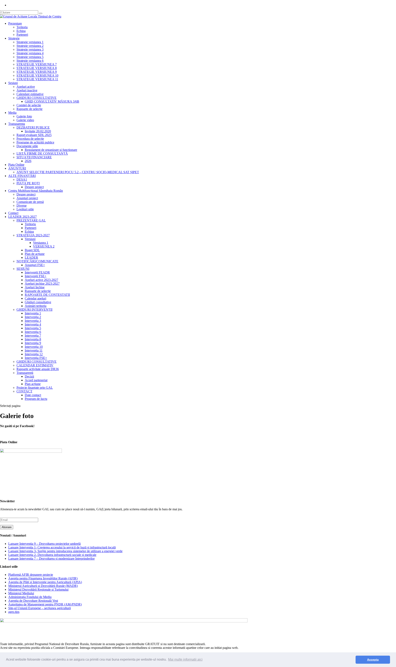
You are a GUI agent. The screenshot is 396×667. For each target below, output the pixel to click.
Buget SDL (32, 250)
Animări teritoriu (35, 306)
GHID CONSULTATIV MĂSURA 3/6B (52, 101)
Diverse (21, 205)
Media (12, 112)
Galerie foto (24, 116)
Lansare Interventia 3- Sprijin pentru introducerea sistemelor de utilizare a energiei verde (65, 551)
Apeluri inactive (26, 90)
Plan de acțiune (35, 254)
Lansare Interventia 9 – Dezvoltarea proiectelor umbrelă (44, 543)
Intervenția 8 (33, 339)
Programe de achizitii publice (35, 142)
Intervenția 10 (34, 346)
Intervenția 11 (33, 350)
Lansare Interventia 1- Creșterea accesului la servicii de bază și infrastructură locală (62, 547)
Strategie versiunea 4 (30, 53)
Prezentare (15, 23)
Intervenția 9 (33, 343)
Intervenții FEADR (37, 272)
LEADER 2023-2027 (22, 216)
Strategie (14, 38)
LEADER (31, 257)
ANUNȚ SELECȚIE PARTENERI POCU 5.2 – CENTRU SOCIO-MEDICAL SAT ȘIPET (77, 172)
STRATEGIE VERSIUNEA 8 (36, 68)
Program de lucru (36, 398)
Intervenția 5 (33, 328)
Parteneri (22, 34)
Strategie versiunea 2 (30, 45)
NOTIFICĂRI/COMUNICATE (37, 261)
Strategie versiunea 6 (30, 60)
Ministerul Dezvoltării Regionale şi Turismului (38, 589)
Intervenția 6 (33, 332)
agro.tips (13, 612)
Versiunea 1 (40, 242)
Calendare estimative (30, 94)
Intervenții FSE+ (35, 276)
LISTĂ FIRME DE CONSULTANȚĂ (42, 153)
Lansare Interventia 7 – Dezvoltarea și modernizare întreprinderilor (51, 558)
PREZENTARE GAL (31, 220)
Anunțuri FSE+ (35, 265)
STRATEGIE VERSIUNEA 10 (37, 75)
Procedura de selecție (30, 138)
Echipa (21, 31)
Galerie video (25, 120)
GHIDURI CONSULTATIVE (36, 98)
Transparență (24, 372)
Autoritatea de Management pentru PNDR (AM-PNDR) (45, 604)
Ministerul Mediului (21, 593)
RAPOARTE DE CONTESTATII (47, 294)
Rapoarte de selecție (29, 109)
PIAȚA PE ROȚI (28, 183)
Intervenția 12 (34, 354)
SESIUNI (22, 268)
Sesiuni (13, 83)
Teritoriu (22, 27)
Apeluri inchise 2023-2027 (42, 283)
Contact (13, 213)
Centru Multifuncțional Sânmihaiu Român (35, 190)
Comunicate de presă (30, 202)
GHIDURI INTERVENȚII (34, 309)
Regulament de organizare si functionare (51, 150)
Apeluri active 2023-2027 (41, 280)
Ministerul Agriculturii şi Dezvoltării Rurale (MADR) (43, 586)
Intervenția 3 (33, 320)
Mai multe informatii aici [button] (185, 659)
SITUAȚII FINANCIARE (34, 157)
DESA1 (21, 179)
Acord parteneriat (36, 380)
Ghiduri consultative (38, 302)
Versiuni (30, 239)
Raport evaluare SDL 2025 (34, 135)
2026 (28, 161)
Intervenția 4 (33, 324)
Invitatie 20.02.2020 (38, 131)
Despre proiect (34, 187)
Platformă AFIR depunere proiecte (30, 574)
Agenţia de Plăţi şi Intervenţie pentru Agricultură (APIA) (45, 582)
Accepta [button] (373, 659)
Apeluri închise (35, 287)
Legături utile (25, 209)
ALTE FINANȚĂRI (22, 176)
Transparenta (16, 124)
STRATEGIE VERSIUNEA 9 (36, 71)
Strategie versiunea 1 (30, 42)
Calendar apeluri (35, 298)
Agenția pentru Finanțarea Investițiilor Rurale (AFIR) (43, 578)
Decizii (29, 376)
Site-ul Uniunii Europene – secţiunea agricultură (39, 608)
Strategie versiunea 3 (30, 49)
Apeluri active (25, 86)
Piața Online (16, 164)
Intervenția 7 (33, 335)
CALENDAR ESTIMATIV (34, 365)
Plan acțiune (33, 384)
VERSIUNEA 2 (43, 246)
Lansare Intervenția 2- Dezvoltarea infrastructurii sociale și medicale (52, 555)
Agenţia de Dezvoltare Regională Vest (33, 600)
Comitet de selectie (28, 105)
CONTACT (24, 391)
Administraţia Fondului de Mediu (30, 597)
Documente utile (27, 146)
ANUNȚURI (17, 168)
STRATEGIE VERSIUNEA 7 (36, 64)
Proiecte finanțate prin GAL (34, 387)
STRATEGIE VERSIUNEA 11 (37, 79)
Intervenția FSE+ (36, 358)
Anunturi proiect (27, 198)
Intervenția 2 (33, 317)
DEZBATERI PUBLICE (33, 127)
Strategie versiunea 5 (30, 57)
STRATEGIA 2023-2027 (33, 235)
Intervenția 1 (33, 313)
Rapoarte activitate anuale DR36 (37, 369)
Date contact (33, 395)
